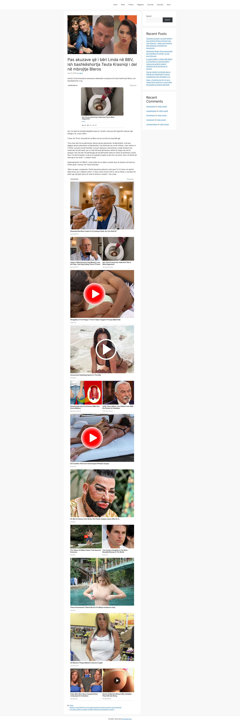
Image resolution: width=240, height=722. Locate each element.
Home (115, 5)
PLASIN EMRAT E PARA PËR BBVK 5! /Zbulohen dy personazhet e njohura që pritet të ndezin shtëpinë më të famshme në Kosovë (159, 64)
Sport (169, 5)
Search (149, 16)
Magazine (140, 5)
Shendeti (160, 5)
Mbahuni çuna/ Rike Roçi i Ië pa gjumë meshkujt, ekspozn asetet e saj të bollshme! (96, 707)
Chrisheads (150, 115)
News (123, 5)
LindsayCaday (151, 124)
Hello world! (162, 106)
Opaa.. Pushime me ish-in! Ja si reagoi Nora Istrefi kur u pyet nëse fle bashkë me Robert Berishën (159, 82)
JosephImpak (151, 111)
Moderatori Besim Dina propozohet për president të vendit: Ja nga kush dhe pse (159, 53)
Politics (131, 5)
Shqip (71, 705)
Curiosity (150, 5)
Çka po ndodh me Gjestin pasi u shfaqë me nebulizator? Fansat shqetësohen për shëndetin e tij (158, 74)
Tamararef (150, 120)
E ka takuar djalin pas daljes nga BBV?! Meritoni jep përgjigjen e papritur (92, 709)
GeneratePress (127, 719)
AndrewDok (150, 106)
